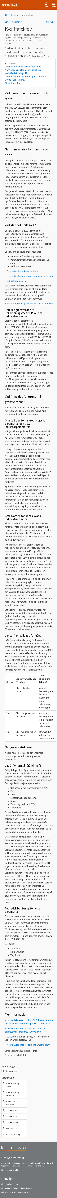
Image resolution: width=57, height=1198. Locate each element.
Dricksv (15, 15)
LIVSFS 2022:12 (12, 1116)
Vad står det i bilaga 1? (16, 73)
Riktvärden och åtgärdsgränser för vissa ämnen (30, 303)
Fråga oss (5, 1192)
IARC (9, 1036)
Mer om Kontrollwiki (9, 1170)
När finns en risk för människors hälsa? (23, 69)
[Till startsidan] (6, 15)
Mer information (13, 83)
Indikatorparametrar (17, 280)
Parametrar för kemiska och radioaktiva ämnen (30, 276)
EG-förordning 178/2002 (13, 1085)
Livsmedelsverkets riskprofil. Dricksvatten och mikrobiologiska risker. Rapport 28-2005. (29, 1022)
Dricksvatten (11, 1071)
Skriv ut (49, 22)
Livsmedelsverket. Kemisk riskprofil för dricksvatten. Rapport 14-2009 (25, 1030)
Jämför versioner (12, 22)
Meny (54, 7)
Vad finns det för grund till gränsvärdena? (25, 76)
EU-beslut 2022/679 (10, 1103)
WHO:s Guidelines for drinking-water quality (28, 1044)
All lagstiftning (13, 1134)
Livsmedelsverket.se (10, 1184)
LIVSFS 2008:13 (12, 1110)
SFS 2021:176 (12, 1128)
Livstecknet (6, 1188)
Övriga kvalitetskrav (15, 79)
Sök (46, 7)
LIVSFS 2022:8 (12, 1122)
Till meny (7, 4)
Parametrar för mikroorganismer (23, 271)
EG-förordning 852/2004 (13, 1094)
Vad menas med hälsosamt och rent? (23, 66)
